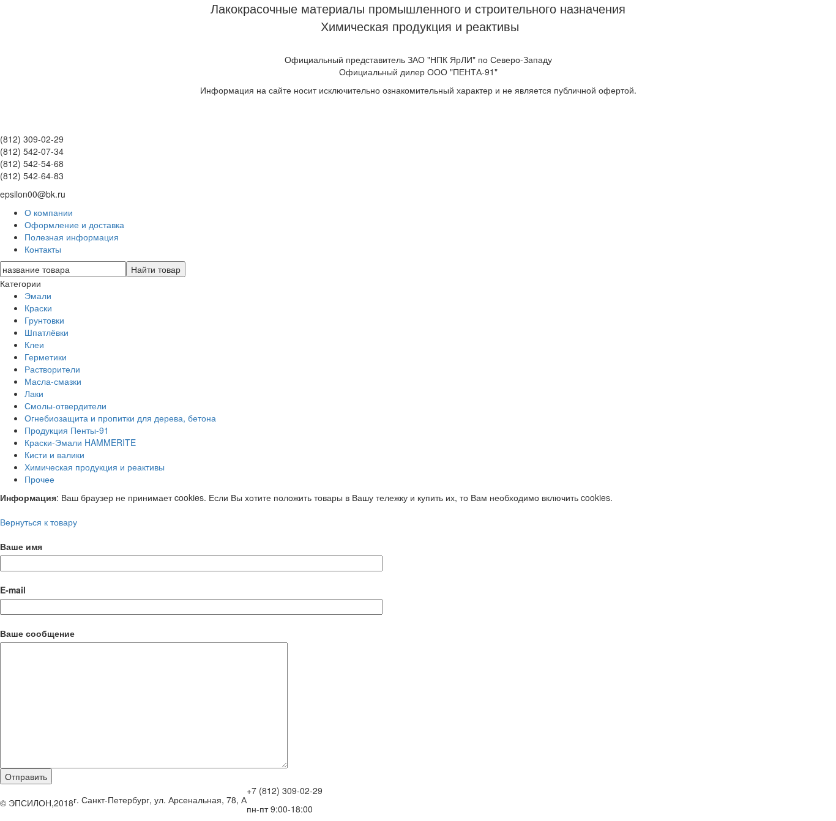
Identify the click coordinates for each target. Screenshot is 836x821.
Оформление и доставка (74, 224)
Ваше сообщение (37, 633)
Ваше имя (21, 546)
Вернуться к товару (38, 522)
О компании (48, 212)
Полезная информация (71, 237)
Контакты (42, 249)
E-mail (13, 590)
